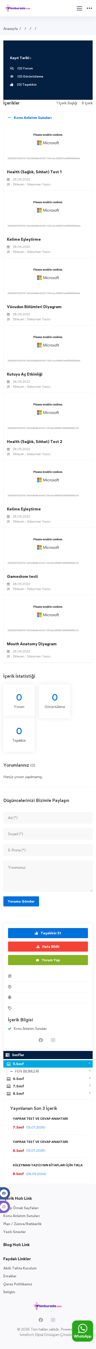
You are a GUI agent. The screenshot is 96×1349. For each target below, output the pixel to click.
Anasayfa (10, 29)
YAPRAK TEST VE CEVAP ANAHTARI (40, 1118)
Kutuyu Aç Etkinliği (24, 374)
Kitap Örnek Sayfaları (21, 1208)
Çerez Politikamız (17, 1284)
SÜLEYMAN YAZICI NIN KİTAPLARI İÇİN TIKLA (48, 1165)
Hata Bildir (50, 946)
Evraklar (10, 1276)
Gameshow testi (22, 576)
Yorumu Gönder (21, 901)
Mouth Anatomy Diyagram (32, 643)
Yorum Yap (50, 960)
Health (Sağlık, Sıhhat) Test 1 (34, 171)
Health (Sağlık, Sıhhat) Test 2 (34, 441)
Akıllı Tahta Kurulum (20, 1268)
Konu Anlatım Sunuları (21, 1216)
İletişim (9, 1292)
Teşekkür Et (50, 933)
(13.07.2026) (35, 1127)
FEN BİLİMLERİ (27, 1071)
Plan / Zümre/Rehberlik (22, 1224)
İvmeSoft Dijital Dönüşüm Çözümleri (48, 1335)
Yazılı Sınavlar (14, 1232)
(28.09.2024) (36, 1174)
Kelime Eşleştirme (24, 239)
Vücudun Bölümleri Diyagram (34, 306)
